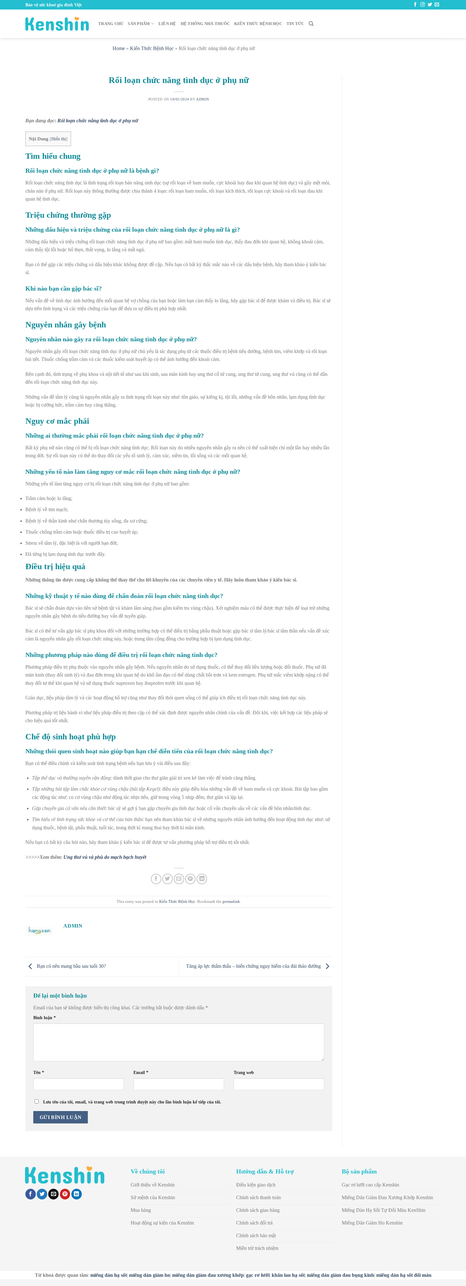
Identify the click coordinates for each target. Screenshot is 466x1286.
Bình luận (44, 1017)
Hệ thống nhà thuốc (205, 24)
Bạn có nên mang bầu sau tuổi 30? (71, 966)
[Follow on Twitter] (430, 4)
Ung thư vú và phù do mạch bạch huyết (104, 857)
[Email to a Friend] (179, 879)
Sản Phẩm (139, 24)
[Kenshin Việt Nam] (57, 24)
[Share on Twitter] (167, 879)
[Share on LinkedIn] (202, 879)
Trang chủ (110, 24)
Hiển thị (58, 139)
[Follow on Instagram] (422, 4)
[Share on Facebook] (156, 879)
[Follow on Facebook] (415, 4)
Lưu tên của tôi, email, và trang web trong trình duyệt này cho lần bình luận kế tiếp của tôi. (132, 1101)
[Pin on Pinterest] (190, 879)
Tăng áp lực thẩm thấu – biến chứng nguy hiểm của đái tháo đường (254, 966)
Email (140, 1072)
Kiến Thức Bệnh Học (258, 24)
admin (202, 99)
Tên (38, 1072)
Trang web (244, 1072)
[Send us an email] (437, 4)
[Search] (311, 24)
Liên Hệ (167, 24)
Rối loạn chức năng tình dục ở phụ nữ (97, 120)
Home (119, 48)
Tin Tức (295, 24)
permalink (231, 901)
